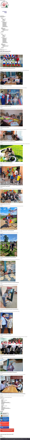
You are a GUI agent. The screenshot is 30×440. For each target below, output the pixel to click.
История (3, 19)
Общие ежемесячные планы (5, 30)
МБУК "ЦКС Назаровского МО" (5, 51)
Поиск (1, 49)
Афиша (2, 43)
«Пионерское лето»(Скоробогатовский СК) (5, 334)
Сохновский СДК (4, 25)
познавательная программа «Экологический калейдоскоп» (7, 141)
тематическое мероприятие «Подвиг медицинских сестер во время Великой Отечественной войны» (12, 393)
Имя (0, 435)
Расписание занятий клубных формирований (5, 408)
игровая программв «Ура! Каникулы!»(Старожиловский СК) (8, 257)
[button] (15, 411)
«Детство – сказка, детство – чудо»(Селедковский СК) (7, 230)
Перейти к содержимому (2, 0)
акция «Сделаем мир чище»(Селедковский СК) (6, 162)
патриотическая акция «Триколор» (4, 127)
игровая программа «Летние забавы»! (5, 186)
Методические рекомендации (5, 29)
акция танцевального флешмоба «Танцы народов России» (7, 68)
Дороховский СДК (4, 23)
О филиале (2, 399)
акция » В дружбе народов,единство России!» (6, 85)
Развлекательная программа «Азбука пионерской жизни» (7, 355)
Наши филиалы (3, 21)
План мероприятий (3, 401)
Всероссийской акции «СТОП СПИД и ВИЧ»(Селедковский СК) (8, 372)
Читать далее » (1, 71)
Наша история (2, 403)
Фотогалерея (4, 20)
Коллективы (2, 31)
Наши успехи (2, 409)
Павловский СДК (4, 24)
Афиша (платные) (3, 28)
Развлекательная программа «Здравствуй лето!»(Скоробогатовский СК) (9, 282)
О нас (2, 18)
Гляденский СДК (4, 22)
